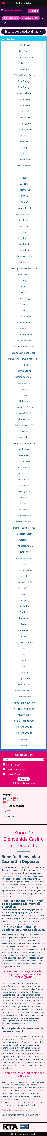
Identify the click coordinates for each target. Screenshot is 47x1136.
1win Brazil (24, 51)
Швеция (24, 738)
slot (24, 660)
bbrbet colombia (24, 256)
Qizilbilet (24, 612)
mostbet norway (24, 521)
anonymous (24, 189)
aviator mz (24, 226)
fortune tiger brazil (24, 376)
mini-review (24, 449)
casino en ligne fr (24, 322)
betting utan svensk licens (24, 268)
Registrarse (12, 18)
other (24, 563)
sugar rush (24, 678)
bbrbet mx (24, 262)
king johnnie (24, 419)
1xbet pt (24, 147)
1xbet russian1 (24, 165)
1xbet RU (24, 153)
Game (24, 388)
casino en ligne (24, 316)
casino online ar (24, 334)
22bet (24, 177)
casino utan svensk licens (24, 352)
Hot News (24, 401)
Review (24, 624)
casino (24, 304)
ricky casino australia (24, 642)
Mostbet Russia (24, 533)
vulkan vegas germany (24, 720)
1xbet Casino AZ (24, 129)
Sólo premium (13, 764)
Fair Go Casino (24, 370)
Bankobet (24, 244)
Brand (24, 286)
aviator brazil (24, 207)
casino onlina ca (24, 328)
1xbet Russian (24, 159)
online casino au (24, 557)
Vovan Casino (24, 714)
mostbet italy (24, 515)
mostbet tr (24, 539)
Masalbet (24, 431)
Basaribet (24, 250)
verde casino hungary (24, 702)
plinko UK (24, 606)
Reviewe (24, 630)
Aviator (24, 201)
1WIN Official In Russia (24, 75)
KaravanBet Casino (24, 407)
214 (24, 171)
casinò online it (24, 340)
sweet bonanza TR (24, 690)
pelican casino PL (24, 582)
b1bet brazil (24, 238)
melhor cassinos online (24, 443)
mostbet (24, 503)
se (24, 648)
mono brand (24, 467)
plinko (24, 600)
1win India (24, 69)
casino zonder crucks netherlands (24, 358)
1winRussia (24, 99)
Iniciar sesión (31, 18)
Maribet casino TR (24, 425)
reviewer (24, 636)
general (24, 395)
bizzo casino (24, 274)
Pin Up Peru (24, 588)
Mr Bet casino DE (24, 545)
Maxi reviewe (24, 437)
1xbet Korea (24, 135)
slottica (24, 672)
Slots (24, 666)
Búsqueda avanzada (25, 783)
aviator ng (24, 232)
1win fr (24, 63)
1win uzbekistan (24, 93)
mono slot (24, 473)
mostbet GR (24, 509)
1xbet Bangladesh (24, 123)
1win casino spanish (24, 57)
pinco (24, 594)
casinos (24, 364)
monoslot (24, 497)
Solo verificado (13, 774)
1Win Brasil (24, 45)
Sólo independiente (15, 769)
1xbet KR (24, 141)
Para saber (24, 576)
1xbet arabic (24, 117)
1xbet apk (24, 111)
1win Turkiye (24, 81)
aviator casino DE (24, 214)
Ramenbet (24, 618)
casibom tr (24, 292)
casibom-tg (24, 298)
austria (24, 195)
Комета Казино (24, 726)
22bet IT (24, 183)
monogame (24, 491)
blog (24, 280)
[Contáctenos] (4, 23)
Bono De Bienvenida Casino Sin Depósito (23, 839)
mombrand (24, 461)
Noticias (24, 551)
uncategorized (24, 696)
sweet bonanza (24, 684)
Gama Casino (24, 382)
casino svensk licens (24, 346)
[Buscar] (42, 18)
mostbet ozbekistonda (24, 527)
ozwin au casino (24, 570)
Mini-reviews (24, 455)
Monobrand (24, 479)
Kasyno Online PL (24, 413)
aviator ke (24, 220)
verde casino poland (24, 708)
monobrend (24, 485)
